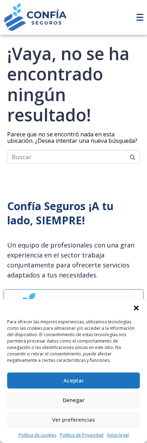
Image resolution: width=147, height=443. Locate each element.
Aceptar (74, 380)
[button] (136, 308)
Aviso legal (118, 435)
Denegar (74, 399)
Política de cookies (37, 435)
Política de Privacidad (81, 435)
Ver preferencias (73, 419)
